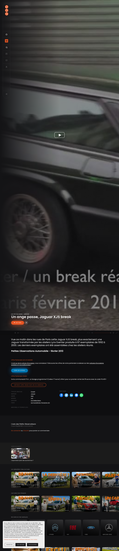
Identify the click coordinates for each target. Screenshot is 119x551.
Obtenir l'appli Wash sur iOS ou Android (28, 385)
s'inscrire (26, 431)
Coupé (33, 392)
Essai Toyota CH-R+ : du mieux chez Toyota (56, 510)
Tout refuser (20, 544)
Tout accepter (32, 544)
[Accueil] (6, 10)
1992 (32, 396)
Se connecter (16, 431)
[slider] (51, 333)
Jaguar (33, 394)
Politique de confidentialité (11, 539)
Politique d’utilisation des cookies (28, 539)
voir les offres (19, 370)
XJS (32, 398)
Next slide (116, 480)
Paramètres (9, 544)
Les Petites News (36, 400)
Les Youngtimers (36, 403)
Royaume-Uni (45, 403)
